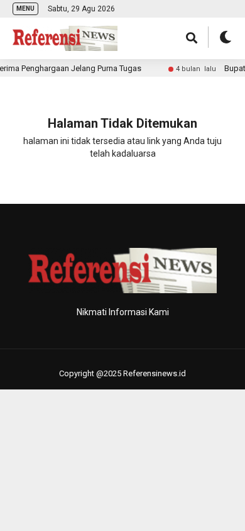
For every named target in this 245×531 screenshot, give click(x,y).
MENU (25, 8)
